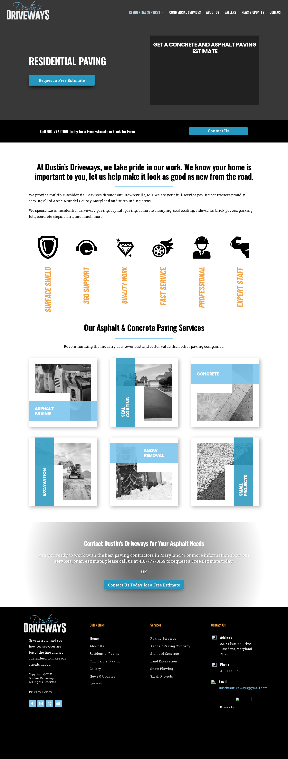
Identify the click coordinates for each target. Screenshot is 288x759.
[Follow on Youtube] (58, 703)
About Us (212, 13)
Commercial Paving (105, 661)
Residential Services (144, 13)
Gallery (230, 13)
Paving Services (163, 638)
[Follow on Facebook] (32, 703)
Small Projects (161, 676)
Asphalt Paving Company (170, 646)
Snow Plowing (161, 669)
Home (94, 638)
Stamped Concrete (164, 653)
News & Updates (253, 13)
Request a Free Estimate (62, 80)
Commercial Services (185, 13)
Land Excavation (163, 661)
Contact (276, 13)
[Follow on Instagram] (40, 703)
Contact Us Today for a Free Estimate (144, 584)
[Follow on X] (49, 703)
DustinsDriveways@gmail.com (243, 688)
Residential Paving (105, 653)
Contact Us (218, 130)
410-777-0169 (57, 131)
